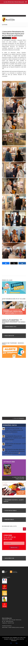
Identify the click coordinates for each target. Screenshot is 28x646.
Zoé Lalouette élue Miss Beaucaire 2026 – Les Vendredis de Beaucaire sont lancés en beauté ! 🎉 (15, 451)
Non (17, 643)
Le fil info (4, 24)
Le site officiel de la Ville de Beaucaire (14, 2)
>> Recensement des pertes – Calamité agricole (14, 500)
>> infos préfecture (9, 558)
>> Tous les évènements (18, 418)
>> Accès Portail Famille (10, 510)
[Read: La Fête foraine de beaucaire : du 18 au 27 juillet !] (3, 444)
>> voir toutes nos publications (18, 478)
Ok (11, 643)
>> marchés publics (9, 519)
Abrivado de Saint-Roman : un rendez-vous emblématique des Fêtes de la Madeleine (14, 430)
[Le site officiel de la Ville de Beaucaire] (11, 20)
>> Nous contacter (9, 335)
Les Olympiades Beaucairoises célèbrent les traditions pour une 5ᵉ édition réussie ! (15, 437)
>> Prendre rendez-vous (10, 326)
